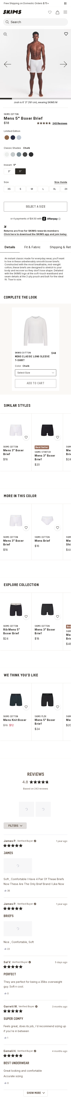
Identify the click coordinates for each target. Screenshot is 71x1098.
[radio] (9, 189)
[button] (52, 123)
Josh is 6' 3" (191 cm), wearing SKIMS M (35, 102)
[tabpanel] (35, 269)
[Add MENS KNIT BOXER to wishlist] (26, 707)
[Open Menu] (65, 12)
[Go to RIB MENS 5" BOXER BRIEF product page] (15, 609)
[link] (7, 138)
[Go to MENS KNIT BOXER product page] (15, 699)
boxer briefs (52, 261)
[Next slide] (63, 64)
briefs (23, 267)
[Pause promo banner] (65, 3)
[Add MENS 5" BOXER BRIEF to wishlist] (66, 34)
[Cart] (57, 12)
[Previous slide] (7, 64)
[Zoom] (5, 34)
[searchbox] (39, 22)
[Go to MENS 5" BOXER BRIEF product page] (47, 699)
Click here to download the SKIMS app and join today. (35, 234)
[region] (35, 809)
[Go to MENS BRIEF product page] (47, 520)
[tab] (10, 247)
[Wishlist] (50, 12)
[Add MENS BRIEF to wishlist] (58, 528)
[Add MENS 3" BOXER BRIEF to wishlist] (26, 437)
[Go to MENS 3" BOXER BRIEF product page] (15, 430)
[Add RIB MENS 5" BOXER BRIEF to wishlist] (26, 616)
